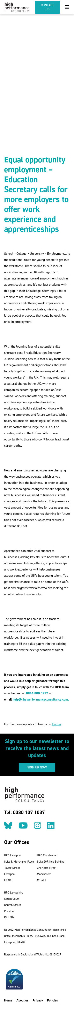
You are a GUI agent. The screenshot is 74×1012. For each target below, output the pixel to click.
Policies (52, 1000)
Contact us (47, 7)
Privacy (37, 1000)
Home (8, 1000)
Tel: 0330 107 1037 (24, 812)
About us (22, 1000)
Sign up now (37, 767)
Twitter (56, 724)
